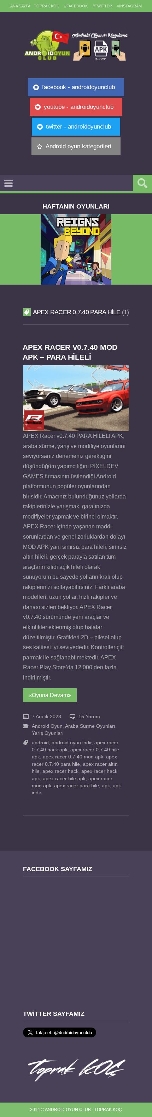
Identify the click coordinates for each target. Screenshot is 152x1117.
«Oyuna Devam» (50, 695)
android (40, 742)
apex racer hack (60, 771)
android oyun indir (72, 742)
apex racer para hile (76, 785)
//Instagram (129, 6)
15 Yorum (89, 716)
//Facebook (76, 6)
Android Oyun (47, 726)
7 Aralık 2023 (46, 716)
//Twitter (102, 6)
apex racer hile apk (64, 778)
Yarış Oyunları (48, 733)
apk (106, 785)
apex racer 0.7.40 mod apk (73, 756)
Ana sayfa (20, 6)
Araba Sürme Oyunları (90, 726)
